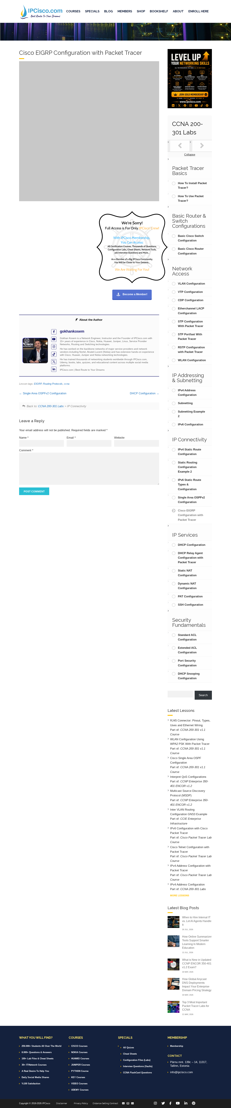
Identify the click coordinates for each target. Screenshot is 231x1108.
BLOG (108, 11)
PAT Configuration (190, 596)
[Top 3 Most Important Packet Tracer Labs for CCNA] (173, 1006)
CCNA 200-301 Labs (51, 406)
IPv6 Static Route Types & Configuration (189, 484)
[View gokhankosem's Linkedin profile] (53, 369)
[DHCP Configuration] (202, 145)
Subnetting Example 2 (191, 414)
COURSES (73, 11)
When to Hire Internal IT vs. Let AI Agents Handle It (196, 921)
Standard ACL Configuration (187, 637)
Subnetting (185, 403)
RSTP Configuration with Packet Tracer (191, 350)
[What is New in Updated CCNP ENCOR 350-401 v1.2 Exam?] (173, 964)
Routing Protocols (53, 383)
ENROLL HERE (198, 11)
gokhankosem (72, 331)
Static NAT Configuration (187, 573)
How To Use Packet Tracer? (191, 198)
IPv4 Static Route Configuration (189, 452)
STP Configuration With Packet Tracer (190, 324)
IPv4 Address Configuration (187, 392)
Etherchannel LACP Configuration (191, 311)
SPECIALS (92, 11)
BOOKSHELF (159, 11)
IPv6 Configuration (190, 424)
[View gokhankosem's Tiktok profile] (53, 354)
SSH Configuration (190, 604)
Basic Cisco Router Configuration (191, 251)
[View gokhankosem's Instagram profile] (53, 346)
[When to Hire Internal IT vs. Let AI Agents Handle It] (173, 922)
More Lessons (179, 895)
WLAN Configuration (192, 360)
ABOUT (178, 11)
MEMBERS (125, 11)
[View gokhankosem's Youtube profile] (53, 339)
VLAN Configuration (191, 283)
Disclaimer (61, 1103)
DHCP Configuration (143, 393)
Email (71, 437)
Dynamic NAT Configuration (187, 586)
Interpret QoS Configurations (188, 776)
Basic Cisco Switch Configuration (191, 238)
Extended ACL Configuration (187, 650)
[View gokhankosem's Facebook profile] (53, 331)
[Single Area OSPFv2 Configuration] (180, 145)
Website (119, 437)
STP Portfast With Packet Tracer (190, 337)
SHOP (141, 11)
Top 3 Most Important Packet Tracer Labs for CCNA (195, 1006)
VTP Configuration (190, 292)
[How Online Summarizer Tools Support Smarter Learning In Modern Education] (173, 941)
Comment (26, 450)
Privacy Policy (81, 1103)
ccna (66, 383)
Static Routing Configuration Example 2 (187, 467)
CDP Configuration (190, 300)
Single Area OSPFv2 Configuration (44, 393)
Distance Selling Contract (105, 1103)
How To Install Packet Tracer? (192, 185)
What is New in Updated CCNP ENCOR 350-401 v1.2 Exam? (196, 963)
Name (24, 437)
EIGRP (38, 383)
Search (203, 695)
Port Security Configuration (187, 663)
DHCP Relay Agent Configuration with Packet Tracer (190, 558)
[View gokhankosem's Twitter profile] (53, 361)
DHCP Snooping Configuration (189, 676)
